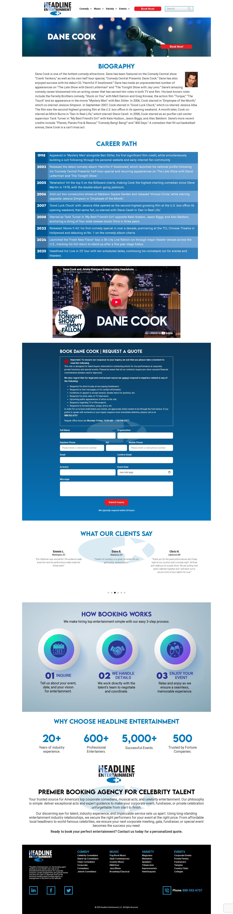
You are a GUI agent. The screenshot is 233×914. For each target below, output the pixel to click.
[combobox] (176, 8)
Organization (124, 430)
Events (123, 8)
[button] (108, 592)
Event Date (123, 467)
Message (65, 479)
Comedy (84, 8)
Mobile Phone (136, 442)
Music (97, 8)
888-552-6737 (192, 890)
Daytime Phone (68, 442)
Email (63, 455)
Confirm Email (124, 455)
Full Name (65, 430)
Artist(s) (64, 467)
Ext (107, 442)
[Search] (190, 8)
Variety (110, 8)
